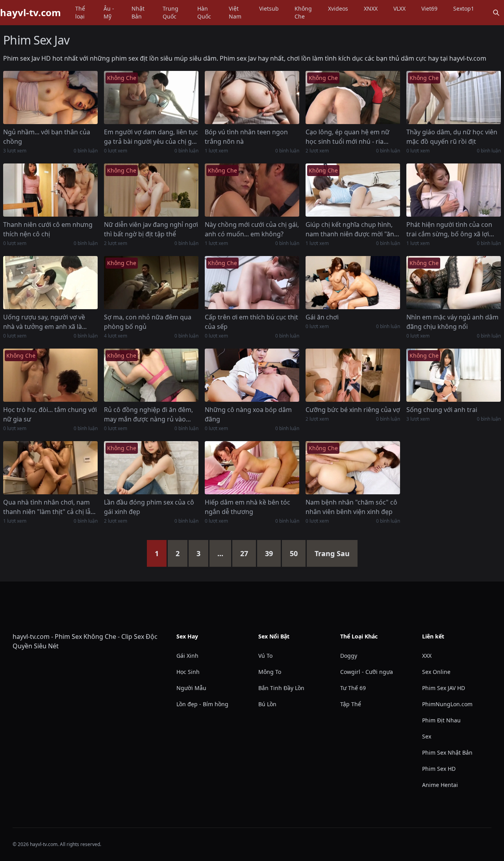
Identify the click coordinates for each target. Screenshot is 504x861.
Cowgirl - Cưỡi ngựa (366, 671)
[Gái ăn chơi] (353, 282)
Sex (426, 736)
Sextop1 (463, 8)
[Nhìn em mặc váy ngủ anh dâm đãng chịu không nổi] (453, 282)
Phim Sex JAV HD (443, 688)
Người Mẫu (191, 688)
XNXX (371, 8)
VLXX (399, 8)
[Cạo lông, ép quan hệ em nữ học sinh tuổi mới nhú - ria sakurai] (353, 97)
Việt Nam (235, 12)
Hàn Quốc (204, 12)
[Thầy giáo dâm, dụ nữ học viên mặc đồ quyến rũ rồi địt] (453, 97)
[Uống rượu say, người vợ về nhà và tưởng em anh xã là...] (50, 282)
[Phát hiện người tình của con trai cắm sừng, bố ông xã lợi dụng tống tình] (453, 190)
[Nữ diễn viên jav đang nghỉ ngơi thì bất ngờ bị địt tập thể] (151, 190)
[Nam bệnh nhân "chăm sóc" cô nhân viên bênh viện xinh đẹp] (353, 467)
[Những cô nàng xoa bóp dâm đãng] (252, 375)
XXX (427, 655)
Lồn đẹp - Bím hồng (202, 704)
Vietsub (269, 8)
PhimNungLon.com (447, 704)
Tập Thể (350, 704)
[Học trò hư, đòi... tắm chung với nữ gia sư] (50, 375)
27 (244, 553)
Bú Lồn (267, 704)
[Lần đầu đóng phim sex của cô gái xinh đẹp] (151, 467)
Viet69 (429, 8)
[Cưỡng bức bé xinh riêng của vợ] (353, 375)
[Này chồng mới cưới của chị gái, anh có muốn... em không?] (252, 190)
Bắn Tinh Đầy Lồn (281, 688)
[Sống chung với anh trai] (453, 375)
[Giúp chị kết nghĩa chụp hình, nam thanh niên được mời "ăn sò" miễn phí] (353, 190)
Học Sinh (188, 671)
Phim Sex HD (439, 768)
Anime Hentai (440, 785)
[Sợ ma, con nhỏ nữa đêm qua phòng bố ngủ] (151, 282)
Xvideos (338, 8)
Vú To (265, 655)
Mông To (269, 671)
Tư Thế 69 (353, 688)
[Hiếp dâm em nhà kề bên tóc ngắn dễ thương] (252, 467)
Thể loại (80, 12)
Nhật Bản (138, 12)
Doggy (348, 655)
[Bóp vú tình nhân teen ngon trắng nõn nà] (252, 97)
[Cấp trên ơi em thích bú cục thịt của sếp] (252, 282)
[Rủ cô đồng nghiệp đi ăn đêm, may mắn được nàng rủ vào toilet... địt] (151, 375)
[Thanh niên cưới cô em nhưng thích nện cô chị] (50, 190)
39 (269, 553)
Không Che (303, 12)
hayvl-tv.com (30, 12)
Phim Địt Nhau (441, 720)
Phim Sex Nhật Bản (447, 752)
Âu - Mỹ (109, 12)
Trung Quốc (170, 12)
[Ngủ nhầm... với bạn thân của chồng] (50, 97)
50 (294, 553)
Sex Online (436, 671)
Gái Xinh (187, 655)
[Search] (496, 12)
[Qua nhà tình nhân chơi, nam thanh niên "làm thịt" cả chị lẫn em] (50, 467)
